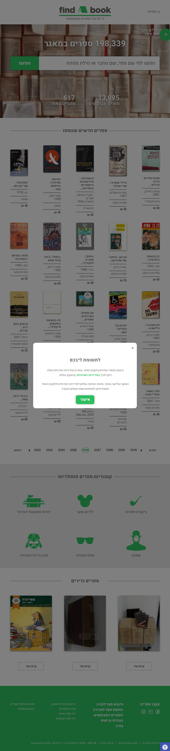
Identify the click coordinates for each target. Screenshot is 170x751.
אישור (85, 399)
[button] (165, 748)
